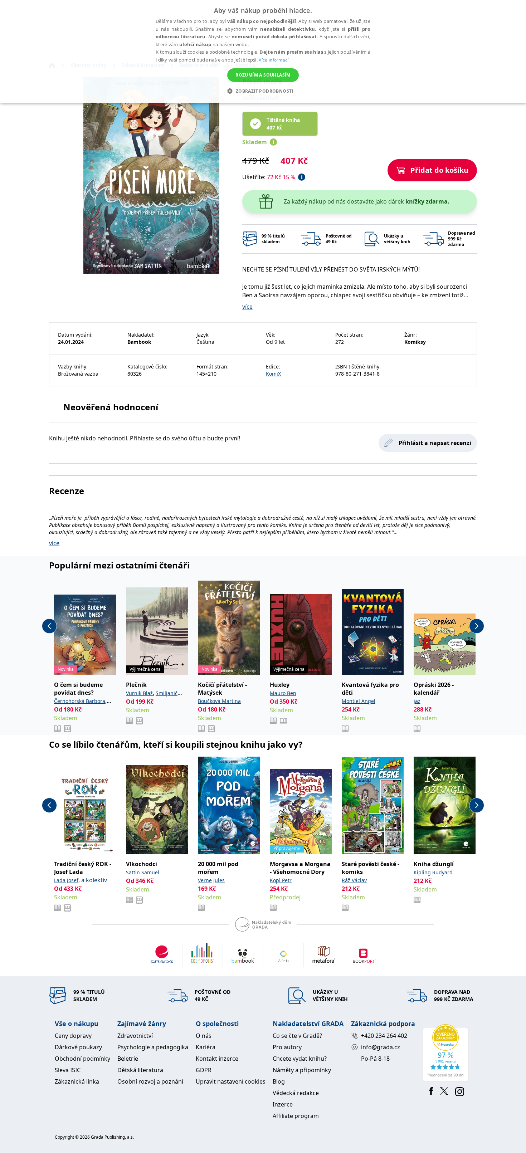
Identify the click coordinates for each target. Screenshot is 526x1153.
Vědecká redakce (296, 1093)
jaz (417, 701)
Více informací (273, 60)
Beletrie (127, 1058)
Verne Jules (211, 880)
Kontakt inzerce (217, 1058)
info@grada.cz (380, 1047)
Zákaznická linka (77, 1081)
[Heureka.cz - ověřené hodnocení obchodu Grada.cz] (446, 1052)
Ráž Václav (354, 880)
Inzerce (283, 1104)
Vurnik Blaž (139, 693)
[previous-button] (49, 626)
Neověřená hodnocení (110, 407)
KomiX (273, 373)
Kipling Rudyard (433, 872)
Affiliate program (296, 1116)
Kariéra (205, 1047)
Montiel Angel (358, 701)
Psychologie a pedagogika (152, 1047)
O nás (203, 1036)
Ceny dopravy (73, 1036)
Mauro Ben (283, 693)
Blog (279, 1081)
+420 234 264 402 (384, 1036)
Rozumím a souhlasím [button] (263, 75)
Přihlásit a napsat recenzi (435, 443)
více (247, 307)
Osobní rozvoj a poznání (150, 1081)
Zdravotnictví (135, 1036)
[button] (263, 90)
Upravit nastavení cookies (231, 1081)
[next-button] (476, 626)
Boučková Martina (219, 701)
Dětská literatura (140, 1070)
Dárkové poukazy (78, 1047)
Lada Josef (66, 880)
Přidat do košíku (439, 170)
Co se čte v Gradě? (297, 1036)
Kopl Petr (281, 880)
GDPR (203, 1070)
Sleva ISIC (68, 1070)
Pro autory (287, 1047)
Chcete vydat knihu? (300, 1058)
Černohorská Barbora (79, 701)
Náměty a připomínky (302, 1070)
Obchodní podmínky (82, 1058)
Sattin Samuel (142, 872)
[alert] (263, 51)
